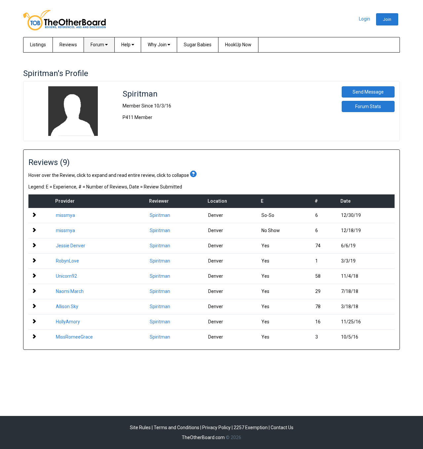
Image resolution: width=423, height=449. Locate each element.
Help (126, 44)
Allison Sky (67, 306)
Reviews (68, 44)
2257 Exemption (251, 427)
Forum (98, 44)
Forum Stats (368, 106)
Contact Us (282, 427)
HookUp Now (238, 44)
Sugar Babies (198, 44)
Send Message (368, 92)
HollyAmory (68, 321)
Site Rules (140, 427)
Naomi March (70, 291)
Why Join (158, 44)
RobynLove (67, 261)
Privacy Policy (216, 427)
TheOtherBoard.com (203, 437)
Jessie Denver (70, 245)
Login (364, 18)
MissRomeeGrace (74, 337)
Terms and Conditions (176, 427)
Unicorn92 (66, 276)
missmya (65, 215)
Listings (38, 44)
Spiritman (160, 215)
